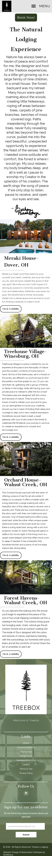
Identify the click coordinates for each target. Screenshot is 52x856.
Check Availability (10, 309)
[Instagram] (26, 793)
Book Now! (26, 17)
